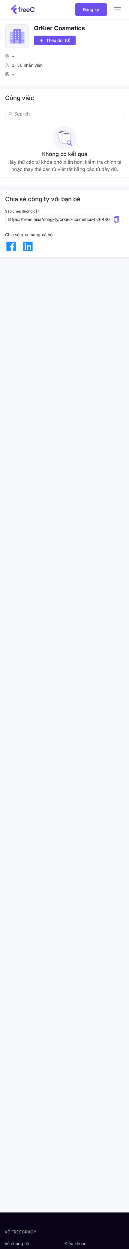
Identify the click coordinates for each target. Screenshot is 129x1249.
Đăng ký (91, 9)
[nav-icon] (117, 9)
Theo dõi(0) (58, 40)
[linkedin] (28, 246)
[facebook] (11, 246)
